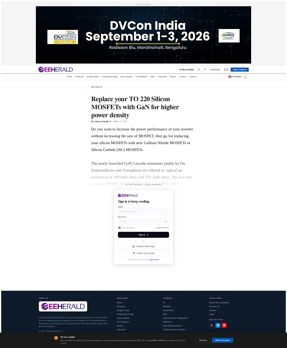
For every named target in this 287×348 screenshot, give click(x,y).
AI (164, 302)
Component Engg (109, 76)
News (69, 76)
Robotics (167, 306)
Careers (182, 76)
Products (79, 76)
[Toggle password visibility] (166, 221)
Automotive (168, 310)
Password (122, 217)
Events (173, 76)
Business (167, 322)
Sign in (142, 235)
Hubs (152, 76)
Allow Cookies (222, 340)
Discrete (97, 87)
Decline (203, 340)
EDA (165, 314)
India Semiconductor (172, 325)
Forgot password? (162, 228)
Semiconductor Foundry (174, 329)
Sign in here (154, 260)
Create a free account (145, 253)
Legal (211, 314)
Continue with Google (145, 246)
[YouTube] (224, 325)
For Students (141, 76)
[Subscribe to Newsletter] (199, 69)
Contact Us (214, 306)
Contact (193, 76)
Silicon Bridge (187, 69)
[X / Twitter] (211, 325)
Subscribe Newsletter (219, 302)
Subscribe (215, 69)
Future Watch (126, 76)
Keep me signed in (128, 228)
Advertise (162, 76)
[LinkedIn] (217, 325)
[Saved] (205, 69)
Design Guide (93, 76)
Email (120, 207)
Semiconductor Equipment (175, 318)
